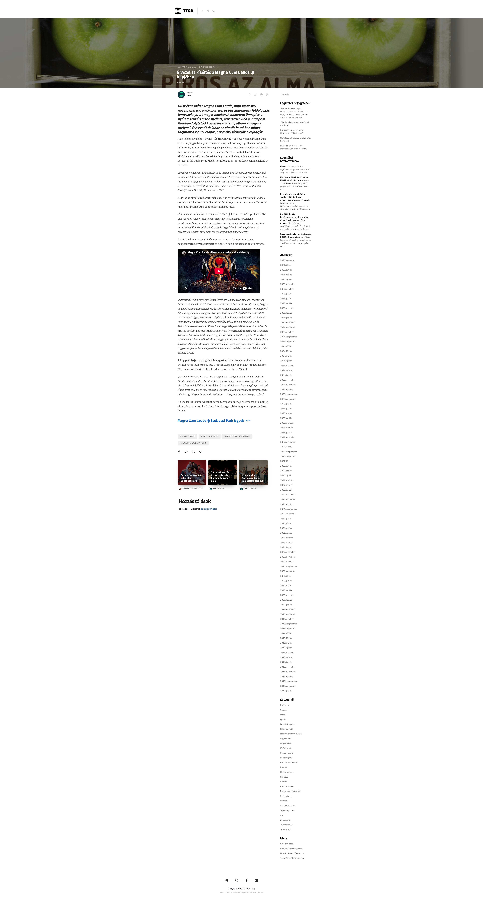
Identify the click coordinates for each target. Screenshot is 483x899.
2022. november (287, 442)
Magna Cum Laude (209, 436)
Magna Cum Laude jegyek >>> (214, 420)
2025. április (286, 303)
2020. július (285, 576)
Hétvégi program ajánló (290, 733)
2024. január (286, 375)
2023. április (286, 418)
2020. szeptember (288, 566)
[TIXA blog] (184, 20)
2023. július (285, 403)
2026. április (286, 279)
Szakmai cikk (286, 796)
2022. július (285, 461)
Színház (283, 800)
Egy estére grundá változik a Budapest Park (190, 478)
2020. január (286, 604)
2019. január (286, 662)
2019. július (285, 633)
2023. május (286, 413)
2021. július (285, 518)
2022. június (286, 466)
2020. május (286, 585)
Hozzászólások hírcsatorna (292, 853)
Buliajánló (284, 705)
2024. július (285, 346)
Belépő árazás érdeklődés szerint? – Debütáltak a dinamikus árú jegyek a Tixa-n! (295, 226)
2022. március (286, 480)
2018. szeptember (288, 681)
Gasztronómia (286, 729)
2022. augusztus (287, 456)
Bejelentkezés (286, 843)
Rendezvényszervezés (290, 791)
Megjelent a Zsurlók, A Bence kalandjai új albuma (252, 478)
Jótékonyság (285, 748)
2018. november (287, 671)
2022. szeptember (288, 451)
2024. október (286, 332)
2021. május (286, 528)
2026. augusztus (287, 260)
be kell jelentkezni (209, 508)
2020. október (286, 561)
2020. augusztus (287, 571)
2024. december (287, 322)
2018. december (287, 667)
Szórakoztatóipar (287, 805)
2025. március (286, 308)
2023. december (287, 380)
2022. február (286, 485)
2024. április (286, 360)
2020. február (286, 600)
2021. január (286, 547)
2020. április (286, 590)
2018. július (285, 690)
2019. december (287, 609)
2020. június (286, 580)
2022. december (287, 437)
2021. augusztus (287, 513)
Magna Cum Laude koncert (193, 443)
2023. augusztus (287, 399)
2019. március (286, 652)
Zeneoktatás (285, 829)
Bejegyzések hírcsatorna (291, 848)
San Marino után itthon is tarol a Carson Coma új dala (220, 476)
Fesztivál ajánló (287, 724)
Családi (283, 710)
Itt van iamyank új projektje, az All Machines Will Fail (294, 186)
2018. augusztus (287, 686)
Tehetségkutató (287, 810)
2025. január (286, 317)
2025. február (286, 313)
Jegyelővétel (286, 738)
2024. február (286, 370)
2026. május (286, 274)
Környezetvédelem (288, 762)
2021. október (286, 504)
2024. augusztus (287, 341)
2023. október (286, 389)
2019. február (286, 657)
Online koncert (287, 772)
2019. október (286, 619)
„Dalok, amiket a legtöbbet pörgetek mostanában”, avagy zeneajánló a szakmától (295, 169)
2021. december (287, 494)
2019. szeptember (288, 623)
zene (282, 815)
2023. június (286, 408)
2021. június (286, 523)
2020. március (286, 595)
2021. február (286, 542)
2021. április (286, 533)
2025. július (285, 293)
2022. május (286, 470)
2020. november (287, 556)
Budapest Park (187, 436)
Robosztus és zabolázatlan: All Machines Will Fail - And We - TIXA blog (294, 180)
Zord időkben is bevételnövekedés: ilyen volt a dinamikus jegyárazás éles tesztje (295, 206)
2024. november (287, 327)
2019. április (286, 647)
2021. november (287, 499)
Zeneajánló (285, 820)
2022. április (286, 475)
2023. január (286, 432)
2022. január (286, 490)
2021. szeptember (288, 509)
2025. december (287, 284)
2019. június (286, 638)
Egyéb (283, 719)
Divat (282, 714)
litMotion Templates (253, 892)
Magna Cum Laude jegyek (237, 436)
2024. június (286, 351)
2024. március (286, 365)
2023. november (287, 384)
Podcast (283, 781)
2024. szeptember (288, 336)
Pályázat (284, 777)
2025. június (286, 298)
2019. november (287, 614)
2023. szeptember (288, 394)
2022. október (286, 446)
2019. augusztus (287, 628)
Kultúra (283, 767)
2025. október (286, 289)
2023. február (286, 427)
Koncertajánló (286, 757)
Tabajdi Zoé (188, 488)
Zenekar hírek (207, 67)
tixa (189, 95)
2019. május (286, 643)
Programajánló (286, 786)
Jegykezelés (285, 743)
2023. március (286, 423)
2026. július (285, 265)
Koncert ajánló (186, 67)
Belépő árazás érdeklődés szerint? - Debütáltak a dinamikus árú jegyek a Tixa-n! (294, 197)
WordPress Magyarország (292, 858)
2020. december (287, 552)
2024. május (286, 356)
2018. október (286, 676)
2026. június (286, 269)
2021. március (286, 537)
